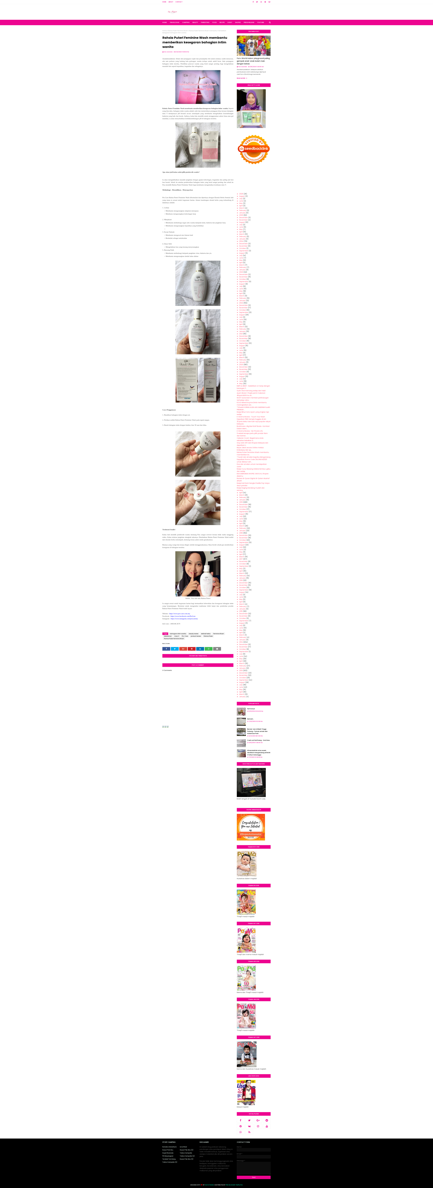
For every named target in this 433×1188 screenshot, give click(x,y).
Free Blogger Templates (234, 1185)
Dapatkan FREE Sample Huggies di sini (251, 419)
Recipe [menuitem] (222, 22)
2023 (241, 272)
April (241, 206)
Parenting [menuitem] (205, 22)
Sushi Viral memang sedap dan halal (251, 391)
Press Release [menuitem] (249, 22)
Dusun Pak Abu (167, 1150)
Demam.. (250, 719)
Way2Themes (209, 1185)
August (242, 196)
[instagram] (261, 2)
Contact (178, 2)
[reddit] (267, 1120)
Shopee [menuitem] (238, 22)
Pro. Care (185, 636)
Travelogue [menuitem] (174, 22)
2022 (241, 303)
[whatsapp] (240, 1132)
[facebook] (253, 2)
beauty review (193, 634)
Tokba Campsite (186, 1153)
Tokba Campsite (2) (187, 1156)
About (170, 2)
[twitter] (257, 2)
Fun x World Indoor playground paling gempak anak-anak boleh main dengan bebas (253, 61)
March (241, 208)
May (241, 203)
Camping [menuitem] (186, 22)
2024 (241, 241)
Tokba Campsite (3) (169, 1162)
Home (164, 2)
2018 (241, 533)
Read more (241, 78)
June (241, 201)
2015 (241, 611)
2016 (241, 580)
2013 (241, 670)
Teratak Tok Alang (169, 1159)
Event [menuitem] (230, 22)
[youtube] (267, 1126)
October (242, 248)
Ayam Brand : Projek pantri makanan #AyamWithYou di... (251, 394)
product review (196, 636)
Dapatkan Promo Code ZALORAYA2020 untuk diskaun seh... (252, 460)
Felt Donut (251, 709)
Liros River (183, 1147)
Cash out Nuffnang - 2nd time (258, 740)
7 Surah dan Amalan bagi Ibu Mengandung (253, 457)
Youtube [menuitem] (260, 22)
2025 (241, 215)
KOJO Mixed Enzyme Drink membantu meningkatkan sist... (252, 403)
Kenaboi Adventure (169, 1147)
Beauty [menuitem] (195, 22)
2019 (241, 502)
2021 (241, 334)
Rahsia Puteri (208, 636)
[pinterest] (265, 2)
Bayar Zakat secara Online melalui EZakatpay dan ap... (250, 448)
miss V (176, 636)
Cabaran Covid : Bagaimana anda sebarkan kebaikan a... (250, 439)
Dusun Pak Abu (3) (186, 1159)
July (240, 198)
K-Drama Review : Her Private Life (250, 431)
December (243, 217)
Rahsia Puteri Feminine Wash (178, 31)
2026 (241, 194)
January (242, 213)
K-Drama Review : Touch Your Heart (251, 417)
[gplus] (269, 2)
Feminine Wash (218, 634)
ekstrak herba (205, 634)
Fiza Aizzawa (168, 52)
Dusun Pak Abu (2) (186, 1150)
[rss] (249, 1132)
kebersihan (168, 636)
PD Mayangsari (167, 1156)
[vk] (249, 1126)
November (243, 220)
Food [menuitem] (214, 22)
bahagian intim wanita (178, 634)
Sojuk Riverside (167, 1153)
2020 (241, 364)
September (243, 251)
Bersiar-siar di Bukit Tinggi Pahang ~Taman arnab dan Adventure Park (257, 731)
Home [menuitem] (164, 22)
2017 (241, 559)
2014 (241, 642)
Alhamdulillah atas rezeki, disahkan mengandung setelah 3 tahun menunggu (258, 752)
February (242, 210)
